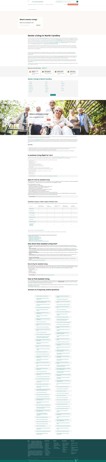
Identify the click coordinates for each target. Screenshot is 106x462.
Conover (62, 90)
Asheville (30, 85)
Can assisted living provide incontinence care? (63, 406)
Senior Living (30, 9)
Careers (64, 450)
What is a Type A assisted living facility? (42, 421)
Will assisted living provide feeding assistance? (63, 425)
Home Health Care (32, 212)
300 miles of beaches (44, 38)
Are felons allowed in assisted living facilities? (63, 324)
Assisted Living (31, 208)
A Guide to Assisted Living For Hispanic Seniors (43, 334)
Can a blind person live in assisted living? (62, 388)
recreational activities (33, 60)
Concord (46, 90)
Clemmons (31, 90)
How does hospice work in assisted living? (63, 386)
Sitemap (46, 449)
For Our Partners (57, 448)
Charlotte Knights (63, 42)
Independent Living (32, 217)
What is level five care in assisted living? (62, 397)
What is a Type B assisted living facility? (42, 417)
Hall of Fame (36, 43)
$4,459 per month (46, 149)
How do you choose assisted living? (41, 371)
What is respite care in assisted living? (62, 399)
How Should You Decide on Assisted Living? (42, 396)
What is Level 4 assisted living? (40, 425)
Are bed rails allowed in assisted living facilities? (63, 304)
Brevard (62, 85)
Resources (47, 447)
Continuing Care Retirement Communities (31, 224)
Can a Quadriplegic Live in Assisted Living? (42, 394)
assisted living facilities (39, 139)
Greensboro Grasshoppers (54, 42)
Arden (46, 83)
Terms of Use (36, 454)
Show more (53, 94)
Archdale (30, 83)
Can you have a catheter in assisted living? (63, 393)
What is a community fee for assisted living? (63, 311)
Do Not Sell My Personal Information (47, 454)
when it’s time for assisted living (49, 196)
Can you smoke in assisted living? (61, 309)
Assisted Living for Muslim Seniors (41, 321)
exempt (71, 39)
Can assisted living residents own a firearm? (63, 341)
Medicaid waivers (59, 266)
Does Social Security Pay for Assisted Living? (42, 307)
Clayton (62, 88)
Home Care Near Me (74, 449)
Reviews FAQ (65, 449)
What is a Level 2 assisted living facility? (42, 419)
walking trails (59, 40)
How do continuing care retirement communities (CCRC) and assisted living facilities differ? (42, 414)
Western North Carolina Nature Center (51, 43)
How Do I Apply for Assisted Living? (41, 392)
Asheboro (63, 83)
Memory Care (31, 219)
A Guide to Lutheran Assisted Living (41, 332)
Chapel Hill (31, 88)
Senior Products (48, 448)
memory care (65, 63)
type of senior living (37, 147)
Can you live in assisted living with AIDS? (62, 408)
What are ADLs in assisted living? (61, 395)
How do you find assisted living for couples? (42, 378)
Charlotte (46, 88)
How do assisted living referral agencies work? (43, 376)
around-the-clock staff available (34, 140)
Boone (46, 85)
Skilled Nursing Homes (32, 221)
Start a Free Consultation (72, 4)
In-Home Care (31, 210)
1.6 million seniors (58, 39)
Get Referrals (56, 447)
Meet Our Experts (66, 444)
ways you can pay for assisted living (49, 274)
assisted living (39, 280)
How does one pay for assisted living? (41, 351)
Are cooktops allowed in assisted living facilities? (63, 322)
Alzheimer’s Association (71, 52)
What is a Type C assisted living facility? (42, 423)
